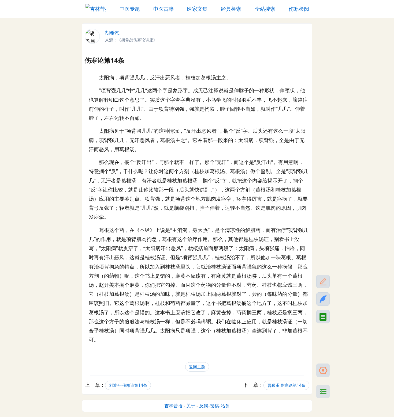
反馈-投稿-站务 (214, 406)
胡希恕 (112, 32)
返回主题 (197, 367)
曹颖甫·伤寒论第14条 (286, 385)
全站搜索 (265, 8)
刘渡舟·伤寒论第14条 (128, 385)
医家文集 (197, 8)
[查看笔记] (323, 316)
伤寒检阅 (299, 8)
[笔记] (323, 299)
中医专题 (130, 8)
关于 (190, 406)
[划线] (323, 281)
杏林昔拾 (173, 406)
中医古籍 (163, 8)
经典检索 (231, 8)
